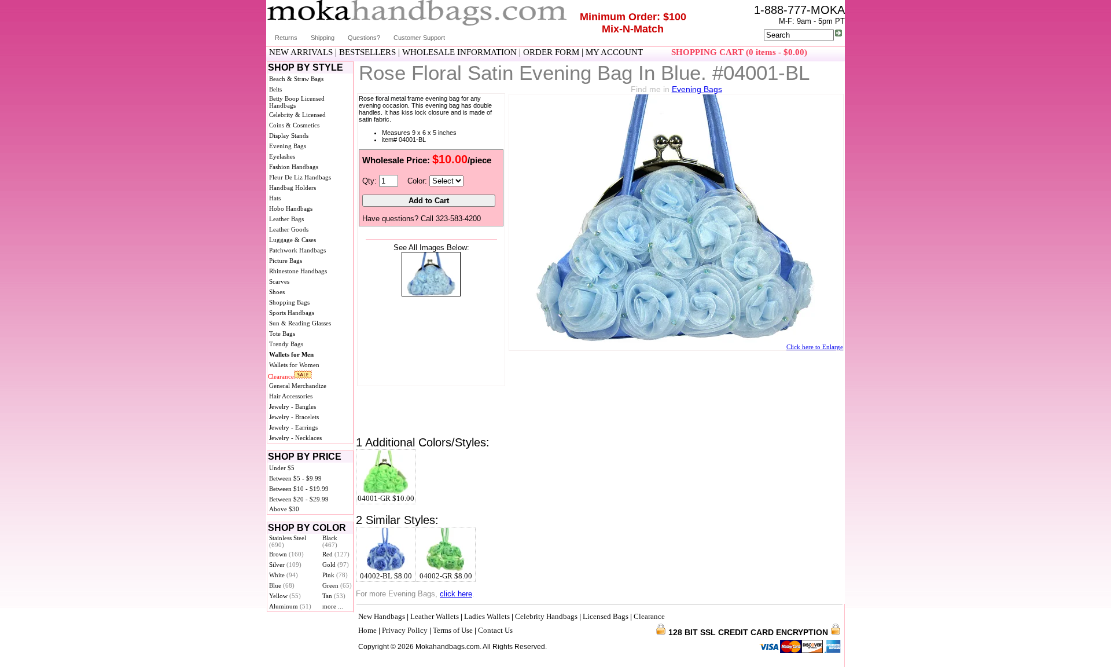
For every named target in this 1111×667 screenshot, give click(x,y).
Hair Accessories (290, 396)
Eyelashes (282, 156)
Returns (286, 37)
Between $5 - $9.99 (295, 478)
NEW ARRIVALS (301, 52)
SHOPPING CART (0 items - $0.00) (739, 52)
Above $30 (284, 508)
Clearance (281, 376)
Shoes (277, 291)
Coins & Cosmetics (294, 125)
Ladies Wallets (487, 616)
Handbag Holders (292, 187)
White (283, 574)
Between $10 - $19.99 (299, 488)
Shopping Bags (289, 302)
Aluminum (290, 606)
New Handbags (381, 616)
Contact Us (495, 630)
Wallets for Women (294, 364)
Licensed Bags (605, 616)
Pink (335, 574)
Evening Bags (287, 145)
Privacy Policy (405, 630)
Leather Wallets (434, 616)
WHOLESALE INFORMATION (459, 52)
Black (329, 541)
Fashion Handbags (293, 166)
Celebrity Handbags (546, 616)
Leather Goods (288, 229)
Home (367, 630)
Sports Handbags (291, 312)
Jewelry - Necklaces (295, 437)
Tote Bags (282, 333)
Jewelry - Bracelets (294, 416)
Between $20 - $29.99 (299, 499)
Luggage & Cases (292, 239)
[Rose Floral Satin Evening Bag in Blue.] (431, 293)
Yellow (285, 595)
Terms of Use (453, 630)
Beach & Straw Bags (296, 78)
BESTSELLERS (367, 52)
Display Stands (288, 135)
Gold (335, 564)
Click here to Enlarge (814, 346)
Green (337, 585)
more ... (332, 606)
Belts (275, 89)
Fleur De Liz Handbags (300, 177)
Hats (275, 198)
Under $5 (282, 467)
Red (336, 554)
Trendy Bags (286, 343)
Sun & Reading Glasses (300, 323)
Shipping (322, 37)
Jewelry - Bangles (292, 406)
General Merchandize (297, 385)
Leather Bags (286, 218)
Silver (285, 564)
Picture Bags (285, 260)
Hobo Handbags (290, 208)
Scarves (279, 281)
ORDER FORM (551, 52)
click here (456, 593)
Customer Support (419, 37)
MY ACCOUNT (614, 52)
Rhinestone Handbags (298, 270)
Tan (333, 595)
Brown (286, 554)
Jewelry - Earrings (293, 427)
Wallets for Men (291, 354)
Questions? (364, 37)
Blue (282, 585)
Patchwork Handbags (297, 250)
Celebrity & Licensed (297, 114)
